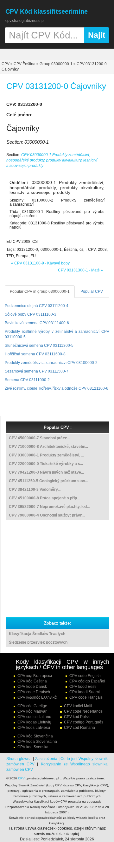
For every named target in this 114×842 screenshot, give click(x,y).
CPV (6, 64)
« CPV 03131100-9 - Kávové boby (40, 263)
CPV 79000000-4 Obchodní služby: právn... (47, 515)
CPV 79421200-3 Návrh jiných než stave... (46, 472)
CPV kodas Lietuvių (34, 722)
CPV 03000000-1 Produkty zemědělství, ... (46, 455)
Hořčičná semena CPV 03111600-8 (35, 354)
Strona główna (19, 758)
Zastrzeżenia (46, 758)
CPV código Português (83, 722)
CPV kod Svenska (32, 747)
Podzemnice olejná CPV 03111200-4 (36, 306)
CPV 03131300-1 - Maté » (80, 270)
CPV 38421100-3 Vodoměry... (34, 489)
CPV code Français (86, 697)
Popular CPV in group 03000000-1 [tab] (40, 291)
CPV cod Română (79, 727)
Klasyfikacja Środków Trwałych (37, 634)
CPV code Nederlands (83, 711)
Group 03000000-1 (56, 64)
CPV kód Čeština (32, 681)
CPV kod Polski (77, 717)
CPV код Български (34, 676)
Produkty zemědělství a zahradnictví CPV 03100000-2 (51, 362)
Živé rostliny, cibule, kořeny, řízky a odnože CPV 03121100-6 (56, 388)
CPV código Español (87, 681)
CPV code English (85, 676)
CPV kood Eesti (82, 686)
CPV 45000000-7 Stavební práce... (39, 438)
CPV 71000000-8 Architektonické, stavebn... (48, 446)
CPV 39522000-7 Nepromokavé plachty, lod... (49, 506)
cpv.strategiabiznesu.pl (25, 20)
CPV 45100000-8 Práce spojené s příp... (44, 498)
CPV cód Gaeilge (32, 706)
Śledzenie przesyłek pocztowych (38, 642)
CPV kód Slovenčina (35, 736)
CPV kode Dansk (32, 686)
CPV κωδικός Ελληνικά (37, 697)
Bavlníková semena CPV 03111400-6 (37, 323)
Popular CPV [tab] (91, 291)
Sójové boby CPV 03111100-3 (30, 314)
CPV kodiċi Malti (78, 706)
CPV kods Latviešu (33, 727)
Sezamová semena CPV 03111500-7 (36, 371)
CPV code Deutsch (33, 692)
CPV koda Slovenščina (37, 741)
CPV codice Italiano (34, 717)
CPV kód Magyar (32, 711)
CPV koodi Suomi (84, 692)
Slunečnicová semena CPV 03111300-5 (39, 345)
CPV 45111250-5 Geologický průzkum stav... (48, 481)
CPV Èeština (24, 64)
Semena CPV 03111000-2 (27, 380)
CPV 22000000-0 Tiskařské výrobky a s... (46, 464)
